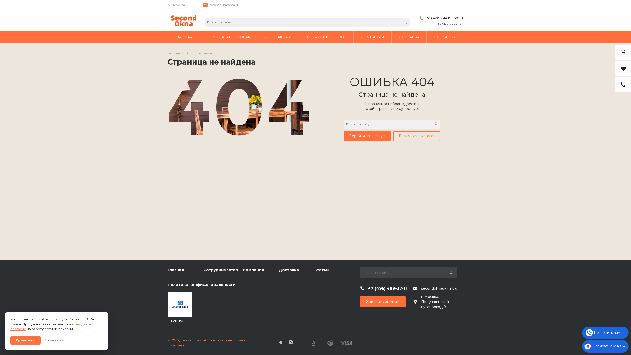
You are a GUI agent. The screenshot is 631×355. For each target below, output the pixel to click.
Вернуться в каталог (417, 136)
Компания (253, 269)
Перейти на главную (367, 136)
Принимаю (25, 340)
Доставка (289, 269)
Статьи (321, 269)
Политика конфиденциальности (202, 284)
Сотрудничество (220, 269)
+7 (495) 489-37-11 (444, 18)
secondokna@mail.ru (225, 5)
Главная (176, 269)
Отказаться (54, 340)
